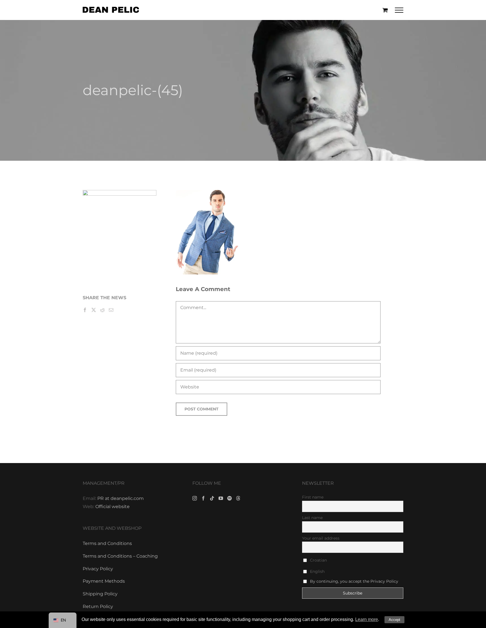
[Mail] (111, 310)
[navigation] (62, 620)
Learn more (366, 619)
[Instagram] (194, 498)
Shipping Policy (100, 593)
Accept (394, 620)
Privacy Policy (98, 568)
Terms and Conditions (107, 543)
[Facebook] (85, 310)
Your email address (320, 538)
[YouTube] (221, 498)
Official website (112, 506)
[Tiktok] (212, 498)
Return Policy (98, 606)
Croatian (318, 560)
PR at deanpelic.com (120, 498)
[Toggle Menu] (399, 10)
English (317, 571)
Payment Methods (104, 581)
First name (312, 497)
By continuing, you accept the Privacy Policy (354, 581)
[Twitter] (93, 310)
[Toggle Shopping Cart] (385, 10)
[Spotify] (229, 498)
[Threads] (238, 498)
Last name (312, 517)
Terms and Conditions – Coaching (120, 556)
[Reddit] (102, 310)
